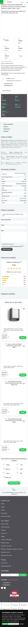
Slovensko (15, 605)
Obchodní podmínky (5, 527)
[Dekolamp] (8, 2)
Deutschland (23, 605)
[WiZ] (20, 474)
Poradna (3, 510)
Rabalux (14, 140)
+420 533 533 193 (8, 83)
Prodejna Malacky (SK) (6, 566)
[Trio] (20, 465)
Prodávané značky (5, 542)
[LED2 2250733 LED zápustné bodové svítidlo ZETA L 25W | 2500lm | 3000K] (14, 429)
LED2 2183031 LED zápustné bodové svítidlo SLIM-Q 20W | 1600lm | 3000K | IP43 (13, 404)
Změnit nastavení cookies (6, 555)
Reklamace (3, 530)
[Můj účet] (24, 2)
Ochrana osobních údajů (6, 539)
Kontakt (2, 503)
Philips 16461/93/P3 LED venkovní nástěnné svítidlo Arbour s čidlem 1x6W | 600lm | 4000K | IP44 (14, 330)
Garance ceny (4, 533)
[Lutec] (20, 469)
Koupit (23, 337)
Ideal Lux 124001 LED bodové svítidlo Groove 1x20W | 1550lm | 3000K (13, 367)
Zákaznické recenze (5, 552)
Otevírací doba (4, 562)
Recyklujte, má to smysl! (6, 545)
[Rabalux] (7, 40)
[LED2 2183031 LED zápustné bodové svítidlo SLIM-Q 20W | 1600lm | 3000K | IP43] (14, 391)
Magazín (3, 506)
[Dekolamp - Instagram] (5, 588)
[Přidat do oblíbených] (14, 306)
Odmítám (22, 623)
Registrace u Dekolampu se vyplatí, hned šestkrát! (11, 549)
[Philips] (7, 465)
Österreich (14, 609)
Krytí (3, 188)
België (21, 609)
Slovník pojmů (4, 513)
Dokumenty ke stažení (6, 516)
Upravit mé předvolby (13, 623)
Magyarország (6, 609)
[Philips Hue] (7, 478)
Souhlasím (5, 623)
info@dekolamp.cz (8, 85)
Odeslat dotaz (7, 249)
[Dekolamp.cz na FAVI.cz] (14, 597)
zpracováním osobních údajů (15, 246)
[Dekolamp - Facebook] (2, 588)
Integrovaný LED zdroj (21, 183)
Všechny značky (14, 482)
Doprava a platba (4, 523)
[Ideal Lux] (7, 469)
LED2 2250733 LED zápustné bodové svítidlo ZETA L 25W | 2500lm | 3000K (13, 441)
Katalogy (3, 536)
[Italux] (7, 474)
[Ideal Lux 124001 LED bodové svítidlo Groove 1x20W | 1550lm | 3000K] (14, 354)
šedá (25, 179)
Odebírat (23, 574)
